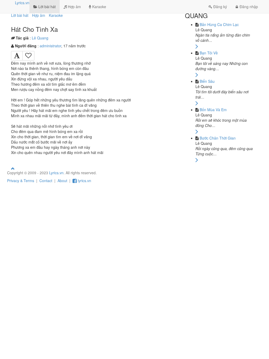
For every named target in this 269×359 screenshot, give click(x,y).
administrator (50, 45)
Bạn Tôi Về (209, 52)
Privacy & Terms (20, 180)
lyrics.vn (84, 180)
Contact (45, 180)
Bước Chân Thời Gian (218, 138)
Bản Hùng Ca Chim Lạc (219, 24)
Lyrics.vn (22, 2)
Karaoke (98, 6)
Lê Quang (40, 37)
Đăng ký (220, 6)
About (62, 180)
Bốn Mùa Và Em (213, 109)
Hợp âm (74, 6)
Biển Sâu (207, 81)
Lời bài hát (46, 6)
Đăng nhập (249, 6)
